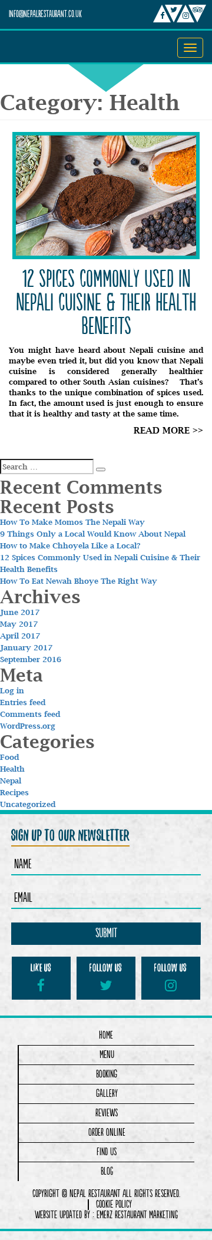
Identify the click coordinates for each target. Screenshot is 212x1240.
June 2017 (19, 612)
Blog (107, 1171)
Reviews (106, 1113)
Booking (106, 1074)
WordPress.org (27, 725)
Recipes (14, 792)
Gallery (107, 1093)
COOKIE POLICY (114, 1204)
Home (106, 1035)
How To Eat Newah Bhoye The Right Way (78, 581)
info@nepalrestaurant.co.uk (45, 14)
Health (12, 768)
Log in (12, 690)
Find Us (107, 1152)
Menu (107, 1055)
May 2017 (19, 624)
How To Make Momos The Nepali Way (72, 522)
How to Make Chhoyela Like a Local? (70, 545)
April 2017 (20, 635)
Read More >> (168, 430)
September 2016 (30, 659)
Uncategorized (27, 804)
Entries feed (22, 702)
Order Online (106, 1132)
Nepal (10, 780)
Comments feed (30, 714)
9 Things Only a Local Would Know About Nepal (93, 533)
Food (9, 757)
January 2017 (26, 647)
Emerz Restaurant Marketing (137, 1215)
